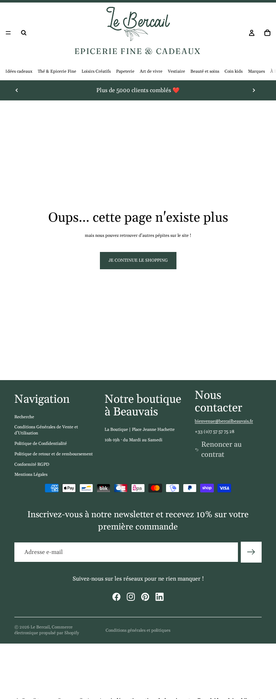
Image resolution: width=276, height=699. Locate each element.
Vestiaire (176, 71)
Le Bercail (40, 627)
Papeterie (125, 71)
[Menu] (8, 33)
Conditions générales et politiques (138, 630)
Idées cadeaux (18, 71)
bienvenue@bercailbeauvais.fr (224, 421)
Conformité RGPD (31, 464)
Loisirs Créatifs (96, 71)
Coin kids (234, 71)
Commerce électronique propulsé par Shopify (46, 630)
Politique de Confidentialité (40, 443)
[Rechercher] (24, 33)
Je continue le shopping (138, 260)
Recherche (24, 417)
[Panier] (267, 33)
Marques (256, 71)
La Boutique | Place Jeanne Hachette (140, 429)
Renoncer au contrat (221, 449)
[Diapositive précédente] (17, 90)
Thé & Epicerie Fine (57, 71)
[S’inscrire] (251, 552)
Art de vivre (151, 71)
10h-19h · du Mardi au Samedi (133, 440)
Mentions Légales (30, 474)
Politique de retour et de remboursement (53, 454)
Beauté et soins (204, 71)
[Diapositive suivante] (254, 90)
